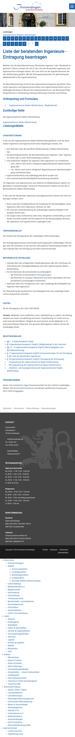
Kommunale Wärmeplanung (20, 701)
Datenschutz (63, 550)
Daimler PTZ (13, 710)
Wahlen (11, 566)
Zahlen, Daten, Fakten (17, 690)
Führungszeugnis (43, 275)
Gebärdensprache (15, 734)
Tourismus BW (14, 684)
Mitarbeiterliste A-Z (16, 586)
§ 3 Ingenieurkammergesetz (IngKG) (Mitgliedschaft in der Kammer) (36, 344)
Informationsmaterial (17, 678)
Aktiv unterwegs (15, 666)
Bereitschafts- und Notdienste (21, 601)
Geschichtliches (15, 610)
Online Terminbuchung (17, 613)
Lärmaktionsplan (15, 695)
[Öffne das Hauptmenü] (72, 6)
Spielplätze (12, 625)
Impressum (54, 550)
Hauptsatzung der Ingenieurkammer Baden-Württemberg (33, 362)
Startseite (7, 408)
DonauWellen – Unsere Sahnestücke (23, 672)
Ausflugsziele (13, 675)
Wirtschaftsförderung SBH (19, 725)
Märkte (11, 645)
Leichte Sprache (15, 731)
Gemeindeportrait (15, 604)
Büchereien (13, 648)
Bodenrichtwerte (15, 716)
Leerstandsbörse (15, 693)
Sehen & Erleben (15, 663)
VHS (10, 651)
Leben (6, 616)
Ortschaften (13, 607)
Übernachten (13, 657)
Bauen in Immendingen (18, 704)
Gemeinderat (13, 592)
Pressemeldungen (16, 563)
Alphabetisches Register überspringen (19, 35)
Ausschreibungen (15, 719)
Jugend (11, 640)
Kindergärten (13, 622)
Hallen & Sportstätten (17, 628)
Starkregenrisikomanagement (21, 698)
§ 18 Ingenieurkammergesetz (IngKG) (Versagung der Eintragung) (35, 359)
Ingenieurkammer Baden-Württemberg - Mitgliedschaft (33, 105)
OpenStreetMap (12, 451)
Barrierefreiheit (63, 553)
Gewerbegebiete (15, 707)
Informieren (19, 408)
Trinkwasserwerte (15, 598)
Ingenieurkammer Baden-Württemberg (20, 122)
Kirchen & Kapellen (16, 642)
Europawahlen (18, 578)
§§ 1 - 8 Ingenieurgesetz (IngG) (20, 341)
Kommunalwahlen (20, 569)
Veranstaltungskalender (18, 634)
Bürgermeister (14, 589)
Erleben (7, 654)
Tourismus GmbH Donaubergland (22, 681)
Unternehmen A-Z (15, 713)
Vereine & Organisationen (19, 631)
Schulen (11, 619)
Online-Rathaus (32, 408)
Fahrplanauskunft (13, 454)
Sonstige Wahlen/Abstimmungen (26, 581)
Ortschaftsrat (13, 595)
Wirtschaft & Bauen (12, 687)
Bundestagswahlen (20, 575)
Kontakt (45, 550)
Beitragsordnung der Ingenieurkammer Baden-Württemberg (35, 365)
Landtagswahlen (19, 572)
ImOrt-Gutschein (15, 722)
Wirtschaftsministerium (24, 388)
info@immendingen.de (15, 439)
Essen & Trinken (15, 660)
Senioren (12, 637)
